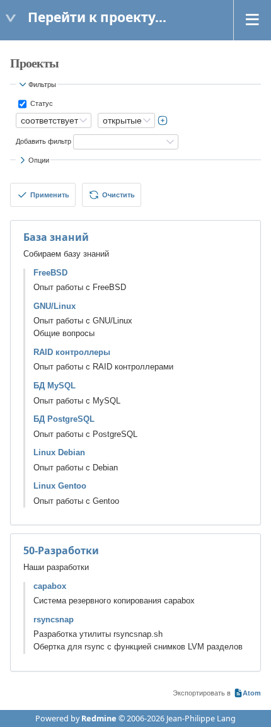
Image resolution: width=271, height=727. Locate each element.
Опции (38, 160)
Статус (40, 103)
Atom (252, 693)
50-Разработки (61, 550)
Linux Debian (59, 452)
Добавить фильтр (43, 141)
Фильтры (42, 84)
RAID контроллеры (71, 352)
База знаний (56, 237)
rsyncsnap (53, 619)
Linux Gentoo (59, 486)
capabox (49, 586)
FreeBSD (50, 273)
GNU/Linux (54, 306)
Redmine (99, 718)
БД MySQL (54, 385)
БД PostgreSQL (64, 419)
